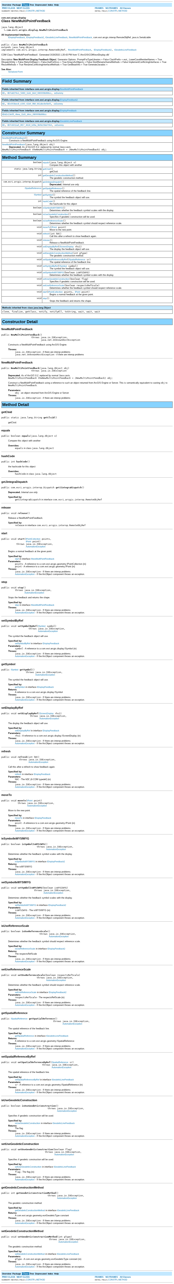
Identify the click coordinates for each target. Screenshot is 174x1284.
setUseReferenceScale (53, 285)
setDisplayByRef (50, 246)
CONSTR (30, 11)
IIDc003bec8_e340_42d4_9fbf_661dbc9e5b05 (29, 104)
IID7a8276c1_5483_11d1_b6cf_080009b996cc (29, 93)
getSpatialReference (52, 188)
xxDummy (58, 93)
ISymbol (37, 195)
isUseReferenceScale (53, 221)
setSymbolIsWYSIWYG (53, 272)
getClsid (46, 169)
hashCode (48, 201)
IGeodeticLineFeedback (56, 37)
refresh (46, 234)
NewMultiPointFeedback (13, 138)
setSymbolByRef (50, 266)
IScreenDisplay (66, 246)
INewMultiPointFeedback (80, 37)
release (46, 240)
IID (3, 93)
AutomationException (36, 546)
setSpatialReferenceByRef (55, 259)
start (45, 292)
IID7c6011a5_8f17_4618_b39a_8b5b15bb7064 (29, 125)
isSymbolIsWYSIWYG (53, 208)
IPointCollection (55, 292)
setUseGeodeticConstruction (56, 279)
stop (45, 298)
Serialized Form (15, 72)
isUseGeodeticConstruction (55, 214)
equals (46, 162)
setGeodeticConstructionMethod (58, 253)
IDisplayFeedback (16, 37)
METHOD (40, 11)
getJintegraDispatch (52, 182)
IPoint (54, 227)
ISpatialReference (33, 188)
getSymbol (48, 195)
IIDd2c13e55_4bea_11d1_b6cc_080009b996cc (24, 114)
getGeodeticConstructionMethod (58, 175)
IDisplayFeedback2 (35, 37)
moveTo (46, 227)
